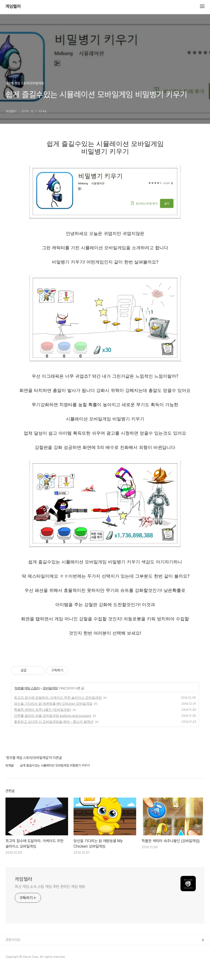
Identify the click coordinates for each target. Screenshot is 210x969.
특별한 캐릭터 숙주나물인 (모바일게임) (42, 709)
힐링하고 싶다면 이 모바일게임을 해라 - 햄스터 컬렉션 (54, 721)
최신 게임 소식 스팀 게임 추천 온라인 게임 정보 (50, 886)
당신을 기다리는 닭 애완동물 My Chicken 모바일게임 (53, 703)
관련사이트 (13, 940)
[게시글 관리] (38, 670)
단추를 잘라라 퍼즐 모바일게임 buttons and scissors (52, 715)
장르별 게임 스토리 (27, 688)
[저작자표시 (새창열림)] (70, 670)
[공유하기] (31, 670)
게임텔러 (13, 6)
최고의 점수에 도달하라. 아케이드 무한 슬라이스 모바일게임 (58, 697)
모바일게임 (50, 688)
